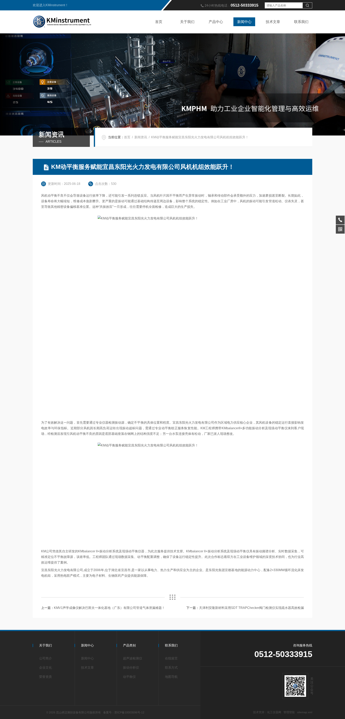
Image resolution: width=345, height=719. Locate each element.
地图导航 (171, 676)
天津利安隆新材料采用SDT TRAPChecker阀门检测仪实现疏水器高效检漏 (251, 607)
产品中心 (216, 22)
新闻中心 (244, 22)
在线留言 (171, 658)
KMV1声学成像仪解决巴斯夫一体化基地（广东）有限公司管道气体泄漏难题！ (109, 607)
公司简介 (45, 658)
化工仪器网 (274, 712)
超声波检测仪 (132, 658)
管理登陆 (289, 712)
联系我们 (301, 22)
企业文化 (45, 667)
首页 (158, 22)
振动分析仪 (131, 667)
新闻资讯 (140, 137)
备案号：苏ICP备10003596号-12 (123, 712)
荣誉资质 (45, 676)
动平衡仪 (129, 676)
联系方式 (171, 667)
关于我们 (187, 22)
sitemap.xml (304, 712)
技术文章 (273, 22)
